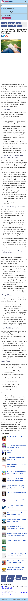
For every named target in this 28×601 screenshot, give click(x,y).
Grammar (11, 576)
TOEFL (3, 581)
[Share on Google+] (6, 37)
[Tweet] (4, 37)
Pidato (3, 578)
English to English (7, 15)
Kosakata (18, 576)
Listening (4, 576)
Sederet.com (4, 599)
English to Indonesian (8, 8)
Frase (18, 23)
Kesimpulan (12, 26)
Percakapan (11, 578)
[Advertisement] (14, 68)
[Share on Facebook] (2, 37)
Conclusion (12, 23)
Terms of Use (23, 599)
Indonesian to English (8, 12)
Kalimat (4, 26)
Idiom (24, 578)
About (11, 599)
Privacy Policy (17, 599)
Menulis (18, 578)
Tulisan (19, 26)
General (4, 23)
